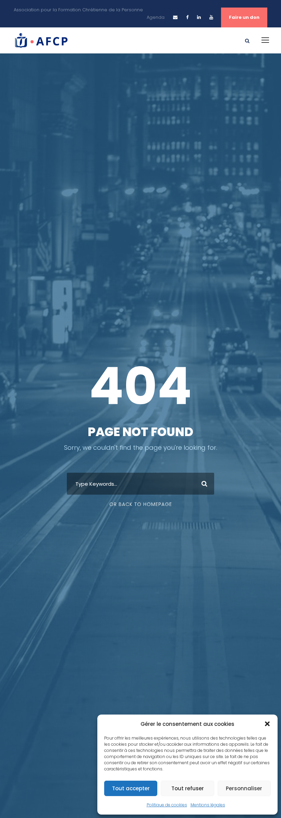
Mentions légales (208, 805)
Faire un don (244, 17)
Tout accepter (131, 788)
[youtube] (211, 17)
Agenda (155, 17)
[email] (175, 17)
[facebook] (187, 17)
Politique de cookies (167, 805)
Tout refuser (187, 788)
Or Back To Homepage (140, 504)
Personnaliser (244, 788)
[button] (267, 723)
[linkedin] (199, 17)
